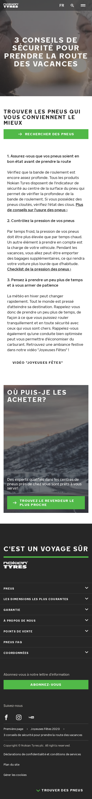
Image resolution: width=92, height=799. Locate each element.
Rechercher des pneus (49, 134)
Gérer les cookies (15, 775)
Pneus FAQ (13, 642)
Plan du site (11, 764)
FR (61, 5)
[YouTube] (31, 717)
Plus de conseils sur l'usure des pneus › (45, 207)
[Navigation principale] (83, 5)
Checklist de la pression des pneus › (39, 269)
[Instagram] (19, 717)
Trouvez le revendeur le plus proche (47, 503)
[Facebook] (6, 717)
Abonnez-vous (45, 684)
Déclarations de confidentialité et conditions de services (42, 754)
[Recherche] (72, 5)
